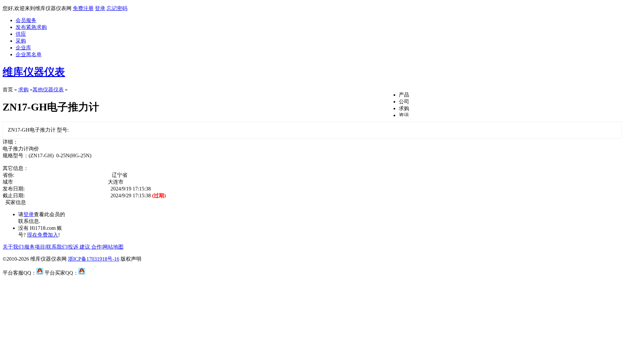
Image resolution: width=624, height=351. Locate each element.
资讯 (404, 115)
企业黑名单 (29, 54)
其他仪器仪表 (48, 89)
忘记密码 (117, 8)
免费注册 (83, 8)
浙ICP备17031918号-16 (93, 259)
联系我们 (56, 247)
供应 (21, 34)
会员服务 (26, 20)
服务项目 (34, 247)
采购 (21, 41)
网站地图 (113, 247)
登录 (100, 8)
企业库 (23, 47)
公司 (404, 101)
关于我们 (13, 247)
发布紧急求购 (31, 27)
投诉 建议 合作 (85, 247)
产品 (404, 95)
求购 (404, 108)
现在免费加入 (42, 235)
